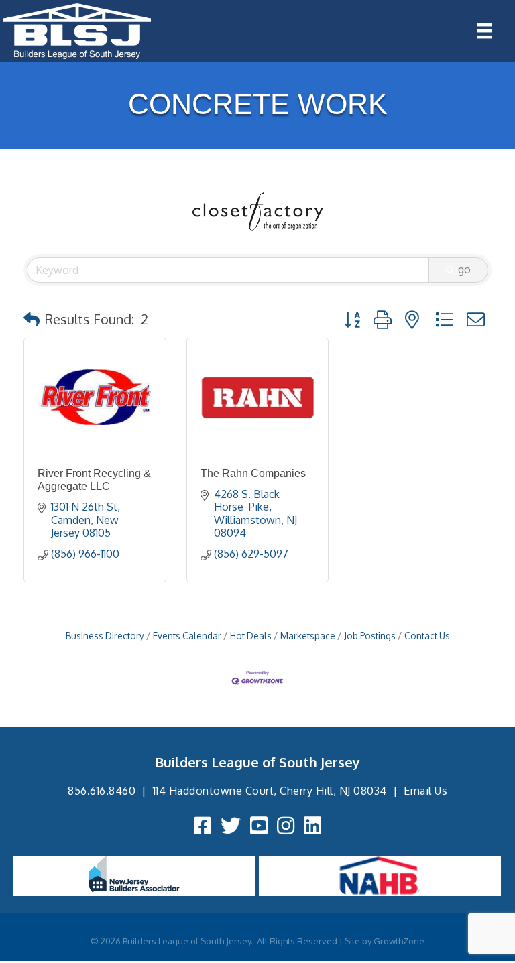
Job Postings (370, 635)
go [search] (464, 269)
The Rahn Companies (253, 473)
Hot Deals (251, 635)
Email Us (425, 790)
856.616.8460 (101, 790)
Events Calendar (187, 635)
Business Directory (105, 635)
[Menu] (485, 31)
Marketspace (307, 635)
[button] (31, 319)
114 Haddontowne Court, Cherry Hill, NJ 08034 (270, 790)
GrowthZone (399, 941)
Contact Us (427, 635)
